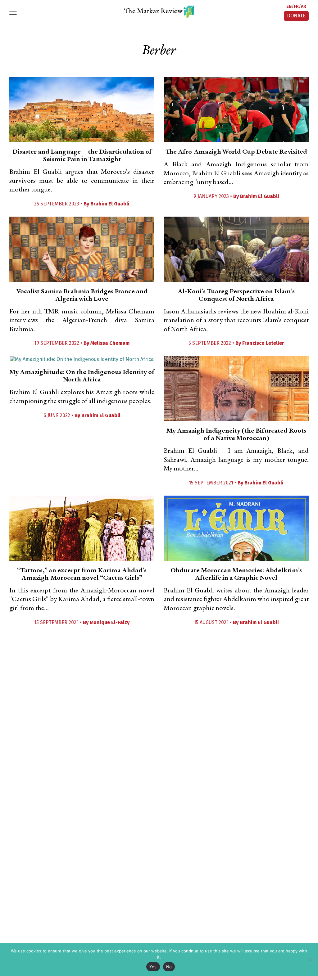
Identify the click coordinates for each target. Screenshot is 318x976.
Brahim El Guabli (109, 204)
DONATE (296, 16)
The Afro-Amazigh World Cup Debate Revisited (236, 152)
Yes (153, 966)
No (169, 966)
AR (303, 6)
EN (289, 6)
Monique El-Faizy (109, 622)
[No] (310, 959)
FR (296, 6)
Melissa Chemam (109, 343)
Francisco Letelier (263, 343)
